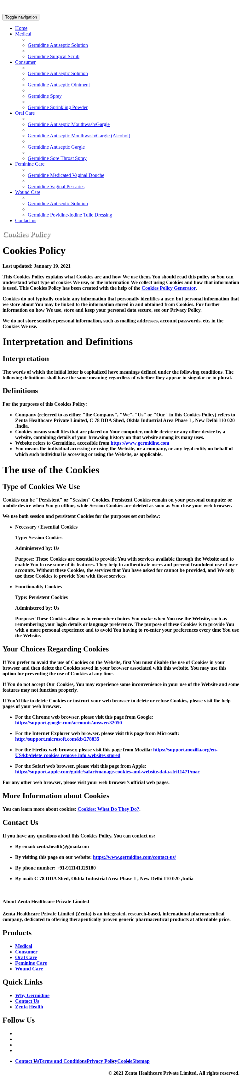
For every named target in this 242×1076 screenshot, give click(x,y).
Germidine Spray (45, 96)
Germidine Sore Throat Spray (57, 158)
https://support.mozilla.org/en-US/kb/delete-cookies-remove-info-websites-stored (116, 752)
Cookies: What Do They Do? (108, 809)
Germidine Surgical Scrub (53, 56)
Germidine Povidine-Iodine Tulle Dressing (70, 214)
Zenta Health (29, 1006)
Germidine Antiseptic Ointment (59, 84)
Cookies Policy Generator (168, 288)
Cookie (124, 1061)
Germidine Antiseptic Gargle (56, 147)
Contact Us (27, 1001)
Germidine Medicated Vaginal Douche (66, 175)
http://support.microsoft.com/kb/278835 (57, 739)
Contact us (25, 220)
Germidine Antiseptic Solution (58, 45)
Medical (23, 33)
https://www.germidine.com (140, 443)
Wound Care (27, 192)
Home (21, 28)
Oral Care (25, 113)
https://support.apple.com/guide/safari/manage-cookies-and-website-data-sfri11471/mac (107, 771)
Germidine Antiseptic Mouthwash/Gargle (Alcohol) (79, 135)
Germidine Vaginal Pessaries (56, 186)
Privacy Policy (102, 1061)
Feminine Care (29, 164)
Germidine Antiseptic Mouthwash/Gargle (69, 124)
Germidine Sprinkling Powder (58, 107)
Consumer (25, 62)
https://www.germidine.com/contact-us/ (134, 857)
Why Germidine (32, 995)
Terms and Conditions (63, 1061)
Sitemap (141, 1061)
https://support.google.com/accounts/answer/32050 (68, 722)
